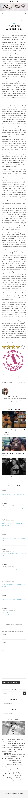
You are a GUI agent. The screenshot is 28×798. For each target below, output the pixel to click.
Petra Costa (22, 775)
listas (18, 769)
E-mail (4, 642)
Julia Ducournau (18, 764)
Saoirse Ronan (4, 780)
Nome (4, 634)
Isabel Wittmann (8, 382)
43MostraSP (12, 739)
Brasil (22, 747)
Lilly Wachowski (12, 769)
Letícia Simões (14, 377)
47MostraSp (5, 741)
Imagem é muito (7, 477)
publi (14, 777)
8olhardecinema (16, 375)
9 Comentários (22, 382)
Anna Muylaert (5, 747)
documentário (6, 377)
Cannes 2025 (11, 750)
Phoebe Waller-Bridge (7, 778)
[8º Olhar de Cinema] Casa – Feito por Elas (13, 494)
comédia (14, 754)
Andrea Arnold (21, 745)
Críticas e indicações (16, 21)
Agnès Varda (5, 745)
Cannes (4, 750)
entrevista (11, 759)
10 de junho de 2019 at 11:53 (8, 520)
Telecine (9, 782)
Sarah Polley (11, 780)
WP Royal (17, 795)
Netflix (4, 775)
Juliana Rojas (5, 766)
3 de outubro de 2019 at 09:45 (8, 581)
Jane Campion (10, 764)
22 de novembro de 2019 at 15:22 (9, 597)
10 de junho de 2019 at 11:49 (8, 505)
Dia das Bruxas (9, 756)
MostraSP (14, 773)
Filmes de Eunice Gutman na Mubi (13, 453)
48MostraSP (13, 741)
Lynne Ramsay (5, 771)
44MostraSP (21, 739)
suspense (4, 782)
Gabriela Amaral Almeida (7, 762)
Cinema (6, 21)
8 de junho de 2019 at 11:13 (7, 492)
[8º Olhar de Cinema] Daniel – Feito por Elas (13, 599)
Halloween (4, 764)
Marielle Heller (5, 773)
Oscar (17, 776)
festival (18, 758)
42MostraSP (5, 739)
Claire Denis (19, 752)
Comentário (5, 658)
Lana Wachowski (5, 769)
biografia (17, 747)
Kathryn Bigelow (12, 766)
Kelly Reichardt (20, 766)
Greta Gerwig (17, 763)
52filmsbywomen (6, 375)
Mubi (20, 773)
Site (3, 650)
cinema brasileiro (9, 752)
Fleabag (11, 760)
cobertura (6, 754)
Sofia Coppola (17, 780)
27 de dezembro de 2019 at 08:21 (9, 610)
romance (18, 778)
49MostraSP (6, 743)
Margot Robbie (19, 771)
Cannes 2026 (19, 750)
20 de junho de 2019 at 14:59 (8, 551)
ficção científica (5, 760)
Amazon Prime (13, 745)
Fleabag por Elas (17, 760)
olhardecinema (6, 379)
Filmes (14, 23)
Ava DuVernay (11, 747)
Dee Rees (4, 756)
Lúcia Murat (11, 771)
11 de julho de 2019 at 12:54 (8, 566)
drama (5, 758)
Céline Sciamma (20, 754)
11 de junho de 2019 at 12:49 (8, 536)
